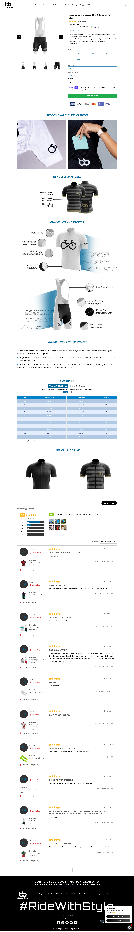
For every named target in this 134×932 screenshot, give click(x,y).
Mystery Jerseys (71, 5)
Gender (71, 65)
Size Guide (76, 31)
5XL (93, 59)
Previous (19, 37)
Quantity (70, 78)
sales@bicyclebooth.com (67, 918)
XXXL (79, 59)
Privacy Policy (95, 894)
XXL (72, 59)
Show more (66, 870)
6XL (100, 59)
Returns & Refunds (72, 894)
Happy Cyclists (47, 894)
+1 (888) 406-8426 (67, 915)
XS (79, 54)
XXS (71, 54)
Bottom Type (73, 72)
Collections (57, 5)
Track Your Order (59, 894)
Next (61, 37)
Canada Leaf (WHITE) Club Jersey (34, 727)
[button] (83, 27)
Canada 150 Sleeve (36, 692)
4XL (86, 59)
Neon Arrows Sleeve (36, 758)
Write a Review (109, 503)
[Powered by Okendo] (25, 509)
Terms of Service (84, 894)
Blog (40, 894)
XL (107, 54)
